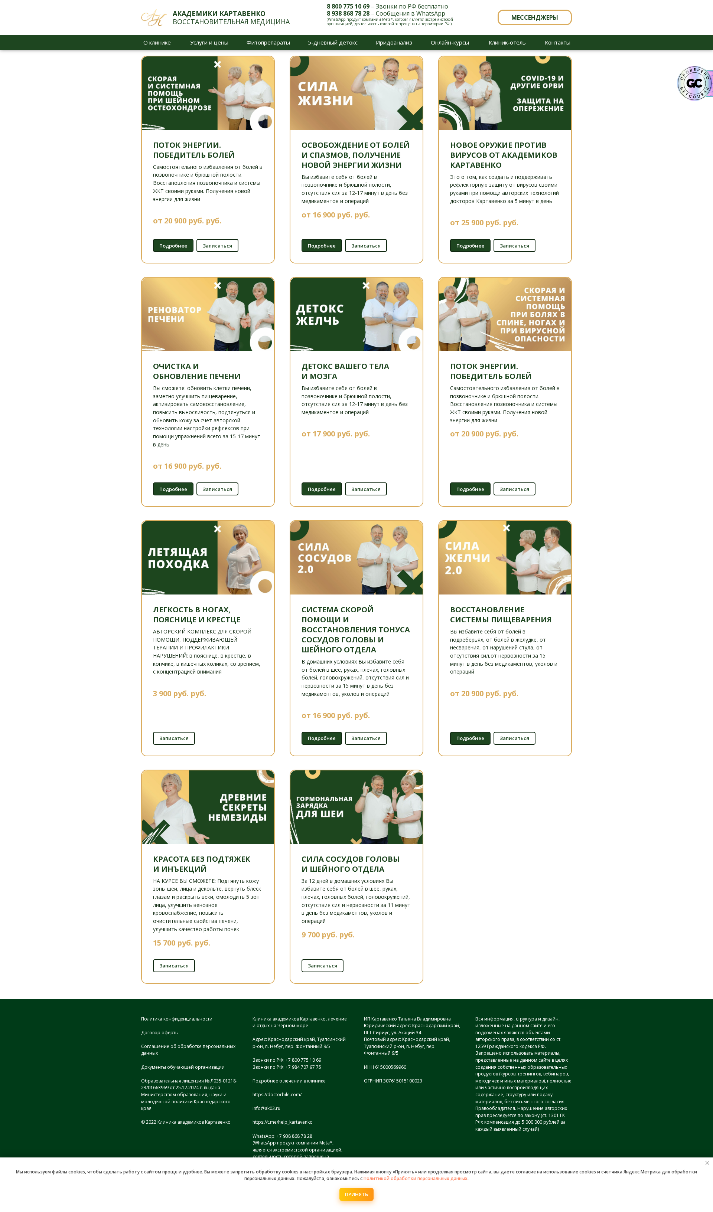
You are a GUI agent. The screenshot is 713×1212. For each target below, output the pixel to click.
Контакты (557, 42)
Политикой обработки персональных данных (416, 1178)
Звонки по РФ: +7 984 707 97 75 (287, 1067)
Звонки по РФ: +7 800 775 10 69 (287, 1060)
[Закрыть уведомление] (707, 1163)
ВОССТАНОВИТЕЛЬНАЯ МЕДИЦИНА (231, 17)
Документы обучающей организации (183, 1067)
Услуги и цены (209, 42)
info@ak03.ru (266, 1108)
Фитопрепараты (268, 42)
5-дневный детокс (333, 42)
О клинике (157, 42)
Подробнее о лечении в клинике (289, 1081)
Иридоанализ (394, 42)
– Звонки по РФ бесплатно (387, 6)
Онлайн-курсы (450, 42)
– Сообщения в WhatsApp (386, 13)
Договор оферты (160, 1032)
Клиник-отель (507, 42)
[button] (535, 17)
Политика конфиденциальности (176, 1019)
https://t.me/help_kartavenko (283, 1122)
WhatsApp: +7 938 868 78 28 (282, 1136)
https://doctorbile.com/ (277, 1094)
